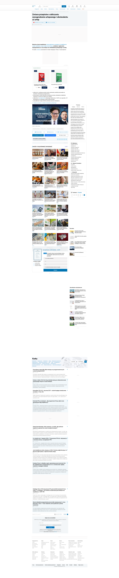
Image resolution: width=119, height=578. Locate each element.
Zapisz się (50, 527)
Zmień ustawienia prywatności (50, 564)
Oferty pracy (79, 560)
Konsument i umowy (53, 544)
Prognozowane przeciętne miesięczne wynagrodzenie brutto (77, 185)
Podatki (33, 542)
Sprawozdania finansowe (72, 546)
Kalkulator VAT (62, 555)
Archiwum (79, 554)
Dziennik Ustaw (52, 553)
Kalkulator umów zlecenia (75, 150)
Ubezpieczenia (53, 363)
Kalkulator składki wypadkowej (76, 157)
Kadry (38, 11)
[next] (67, 514)
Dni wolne (72, 228)
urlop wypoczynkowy (59, 128)
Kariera (63, 564)
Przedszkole (43, 553)
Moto (60, 545)
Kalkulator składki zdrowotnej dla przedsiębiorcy (76, 155)
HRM (52, 362)
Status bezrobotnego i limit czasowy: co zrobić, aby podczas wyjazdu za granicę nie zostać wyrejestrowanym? (78, 120)
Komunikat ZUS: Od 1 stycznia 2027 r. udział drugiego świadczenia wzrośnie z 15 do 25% (78, 114)
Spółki (60, 543)
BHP (49, 362)
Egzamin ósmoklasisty (44, 560)
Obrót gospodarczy (35, 544)
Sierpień (80, 192)
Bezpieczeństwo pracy (47, 364)
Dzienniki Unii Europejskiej (54, 556)
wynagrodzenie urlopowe (51, 128)
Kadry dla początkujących (57, 364)
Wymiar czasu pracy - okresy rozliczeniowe (78, 181)
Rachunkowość (34, 543)
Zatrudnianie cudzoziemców (76, 287)
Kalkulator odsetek (62, 556)
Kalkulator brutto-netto (74, 148)
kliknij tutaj (55, 531)
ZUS (42, 364)
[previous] (55, 514)
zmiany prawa (43, 128)
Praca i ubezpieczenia (63, 544)
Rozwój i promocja (35, 556)
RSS (67, 564)
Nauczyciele (43, 555)
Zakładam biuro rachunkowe (73, 542)
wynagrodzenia (42, 98)
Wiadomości (42, 11)
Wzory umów (79, 556)
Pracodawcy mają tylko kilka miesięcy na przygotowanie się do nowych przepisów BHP (77, 109)
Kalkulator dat (62, 553)
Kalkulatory (74, 143)
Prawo (51, 540)
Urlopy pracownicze (74, 168)
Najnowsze (78, 106)
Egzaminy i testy (43, 556)
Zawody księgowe (35, 546)
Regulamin (59, 564)
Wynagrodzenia (73, 167)
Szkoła (42, 554)
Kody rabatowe (80, 555)
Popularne (73, 106)
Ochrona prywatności (39, 564)
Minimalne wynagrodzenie (72, 554)
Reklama (75, 564)
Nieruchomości (80, 540)
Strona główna (34, 11)
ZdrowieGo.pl (80, 553)
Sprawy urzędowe (53, 545)
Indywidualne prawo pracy (36, 363)
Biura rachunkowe (72, 540)
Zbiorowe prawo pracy (46, 363)
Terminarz (74, 192)
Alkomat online (73, 161)
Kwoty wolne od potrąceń (75, 174)
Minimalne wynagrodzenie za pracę (77, 177)
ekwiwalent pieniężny (36, 128)
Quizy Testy (73, 187)
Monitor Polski (52, 554)
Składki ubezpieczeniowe (72, 555)
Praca (51, 546)
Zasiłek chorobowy (74, 183)
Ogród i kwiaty (80, 546)
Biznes (61, 540)
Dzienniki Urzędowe (53, 555)
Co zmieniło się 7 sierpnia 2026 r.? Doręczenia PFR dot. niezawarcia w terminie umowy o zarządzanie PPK (78, 122)
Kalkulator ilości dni (62, 554)
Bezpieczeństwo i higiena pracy (76, 170)
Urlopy (42, 545)
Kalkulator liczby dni (74, 144)
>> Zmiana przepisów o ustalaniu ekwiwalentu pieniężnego (44, 102)
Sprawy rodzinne (52, 542)
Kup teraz (44, 87)
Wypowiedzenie (35, 362)
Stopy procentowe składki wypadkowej (77, 173)
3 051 (65, 514)
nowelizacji (39, 49)
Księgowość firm (35, 540)
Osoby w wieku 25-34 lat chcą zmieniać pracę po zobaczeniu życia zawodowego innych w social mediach (77, 112)
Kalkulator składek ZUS (75, 158)
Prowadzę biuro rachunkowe (73, 543)
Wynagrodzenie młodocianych (76, 180)
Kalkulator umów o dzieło (75, 151)
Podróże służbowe (71, 556)
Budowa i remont (80, 545)
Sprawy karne (52, 543)
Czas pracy (73, 164)
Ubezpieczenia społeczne (43, 362)
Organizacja (34, 553)
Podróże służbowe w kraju (72, 553)
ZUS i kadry (34, 545)
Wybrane (82, 106)
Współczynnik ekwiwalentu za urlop (77, 176)
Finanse (79, 544)
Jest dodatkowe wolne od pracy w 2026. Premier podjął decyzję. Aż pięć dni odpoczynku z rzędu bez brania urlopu (77, 125)
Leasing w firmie (62, 546)
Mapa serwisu (80, 564)
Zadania (33, 555)
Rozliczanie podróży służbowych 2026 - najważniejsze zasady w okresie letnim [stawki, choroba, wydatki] (77, 136)
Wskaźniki (74, 172)
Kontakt (70, 564)
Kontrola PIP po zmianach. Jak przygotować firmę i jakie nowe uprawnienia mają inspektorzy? (78, 117)
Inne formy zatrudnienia (36, 364)
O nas (33, 564)
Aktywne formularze (77, 163)
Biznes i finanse (62, 542)
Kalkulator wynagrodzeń (75, 147)
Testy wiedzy (43, 561)
